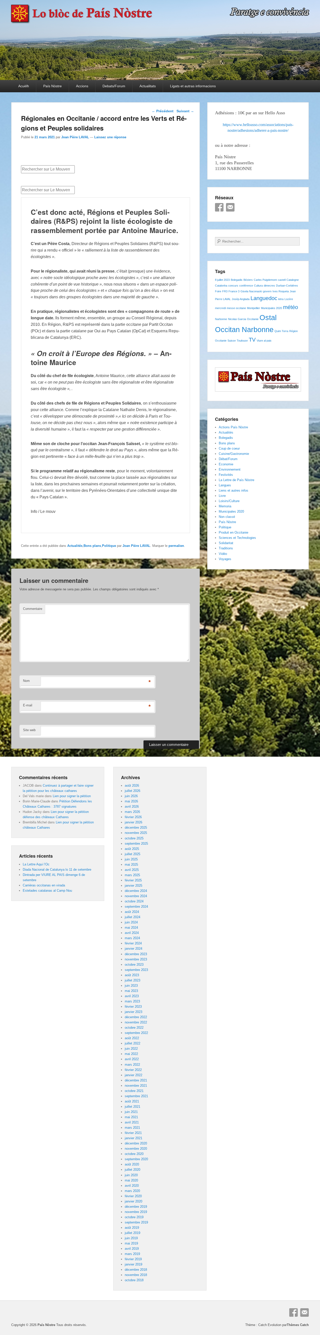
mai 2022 (131, 1054)
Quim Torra (281, 331)
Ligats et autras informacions (193, 86)
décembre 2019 (136, 1206)
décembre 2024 (136, 891)
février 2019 (133, 1259)
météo (290, 307)
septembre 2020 (136, 1159)
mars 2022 (132, 1064)
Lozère (288, 299)
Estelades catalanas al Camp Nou (47, 890)
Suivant (185, 111)
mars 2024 (132, 938)
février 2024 (133, 943)
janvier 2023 (133, 1012)
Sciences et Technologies (237, 538)
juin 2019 (131, 1238)
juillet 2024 (132, 917)
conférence (246, 285)
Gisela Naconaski (251, 291)
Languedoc (263, 298)
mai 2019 (131, 1243)
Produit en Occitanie (233, 532)
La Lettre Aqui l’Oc (36, 864)
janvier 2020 (133, 1201)
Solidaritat (226, 543)
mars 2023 (132, 1001)
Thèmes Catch (298, 1325)
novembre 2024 (136, 896)
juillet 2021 (132, 1106)
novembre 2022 (136, 1022)
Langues (225, 485)
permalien (176, 546)
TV (252, 340)
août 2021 (132, 1101)
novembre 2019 (136, 1212)
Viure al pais (264, 340)
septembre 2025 (136, 843)
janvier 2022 (133, 1075)
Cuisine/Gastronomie (234, 454)
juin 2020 (131, 1175)
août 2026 (132, 785)
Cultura (258, 285)
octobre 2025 (134, 838)
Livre (222, 496)
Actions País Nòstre (233, 427)
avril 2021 (132, 1122)
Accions (82, 86)
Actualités (74, 546)
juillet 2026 (132, 791)
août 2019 (132, 1227)
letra (281, 299)
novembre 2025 (136, 833)
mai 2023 (131, 991)
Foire (218, 291)
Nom (26, 681)
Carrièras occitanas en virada (44, 885)
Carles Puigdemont (265, 279)
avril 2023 (132, 996)
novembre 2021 (136, 1085)
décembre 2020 (136, 1143)
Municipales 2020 (271, 308)
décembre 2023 (136, 954)
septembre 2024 (136, 906)
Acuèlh (23, 86)
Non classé (227, 517)
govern (267, 291)
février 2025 (133, 880)
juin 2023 (131, 985)
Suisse (232, 340)
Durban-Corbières (287, 285)
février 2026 (133, 817)
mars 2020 (132, 1191)
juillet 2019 (132, 1233)
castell (282, 279)
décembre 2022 (136, 1017)
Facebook (219, 207)
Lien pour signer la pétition (72, 796)
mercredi (220, 308)
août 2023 (132, 975)
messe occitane (236, 308)
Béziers (248, 279)
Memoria (225, 506)
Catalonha (221, 285)
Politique (109, 546)
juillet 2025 (132, 854)
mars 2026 (132, 812)
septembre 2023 (136, 970)
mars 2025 (132, 875)
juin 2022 (131, 1048)
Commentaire (32, 609)
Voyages (225, 559)
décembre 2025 (136, 827)
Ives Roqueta (280, 291)
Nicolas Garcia (237, 319)
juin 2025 (131, 859)
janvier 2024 (133, 948)
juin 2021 (131, 1112)
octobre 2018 (134, 1280)
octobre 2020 (134, 1154)
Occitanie (252, 319)
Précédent (163, 111)
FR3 (225, 291)
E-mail (27, 705)
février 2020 (133, 1196)
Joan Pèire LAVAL (75, 137)
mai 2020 (131, 1180)
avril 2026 (132, 806)
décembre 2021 (136, 1080)
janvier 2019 (133, 1264)
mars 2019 (132, 1254)
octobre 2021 (134, 1091)
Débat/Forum (228, 459)
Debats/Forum (113, 86)
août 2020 (132, 1164)
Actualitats (148, 86)
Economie (226, 464)
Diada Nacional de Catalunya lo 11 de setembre (57, 869)
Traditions (226, 548)
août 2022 (132, 1038)
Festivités (226, 475)
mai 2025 (131, 864)
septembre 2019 (136, 1222)
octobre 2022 (134, 1027)
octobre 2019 (134, 1217)
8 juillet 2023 (222, 279)
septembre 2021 (136, 1096)
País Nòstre (52, 86)
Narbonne (221, 319)
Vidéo (223, 554)
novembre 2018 (136, 1275)
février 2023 (133, 1006)
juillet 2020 (132, 1169)
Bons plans (92, 546)
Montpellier (253, 308)
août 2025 (132, 849)
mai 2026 (131, 801)
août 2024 (132, 912)
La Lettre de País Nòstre (236, 480)
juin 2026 (131, 796)
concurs (233, 285)
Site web (29, 730)
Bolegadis (236, 279)
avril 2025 (132, 870)
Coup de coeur (229, 448)
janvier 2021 (133, 1138)
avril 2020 (132, 1185)
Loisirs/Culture (229, 501)
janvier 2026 (133, 822)
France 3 (234, 291)
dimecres (269, 285)
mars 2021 (132, 1127)
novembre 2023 (136, 959)
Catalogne (292, 279)
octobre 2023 (134, 964)
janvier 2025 (133, 885)
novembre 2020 (136, 1148)
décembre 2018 (136, 1269)
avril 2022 (132, 1059)
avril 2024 (132, 933)
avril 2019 (132, 1248)
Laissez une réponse (110, 137)
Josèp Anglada (241, 299)
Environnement (229, 469)
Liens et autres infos (233, 490)
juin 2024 (131, 922)
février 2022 (133, 1070)
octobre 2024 (134, 901)
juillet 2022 (132, 1043)
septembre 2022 (136, 1033)
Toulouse (242, 340)
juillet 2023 (132, 980)
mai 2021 (131, 1117)
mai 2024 (131, 927)
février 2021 (133, 1133)
